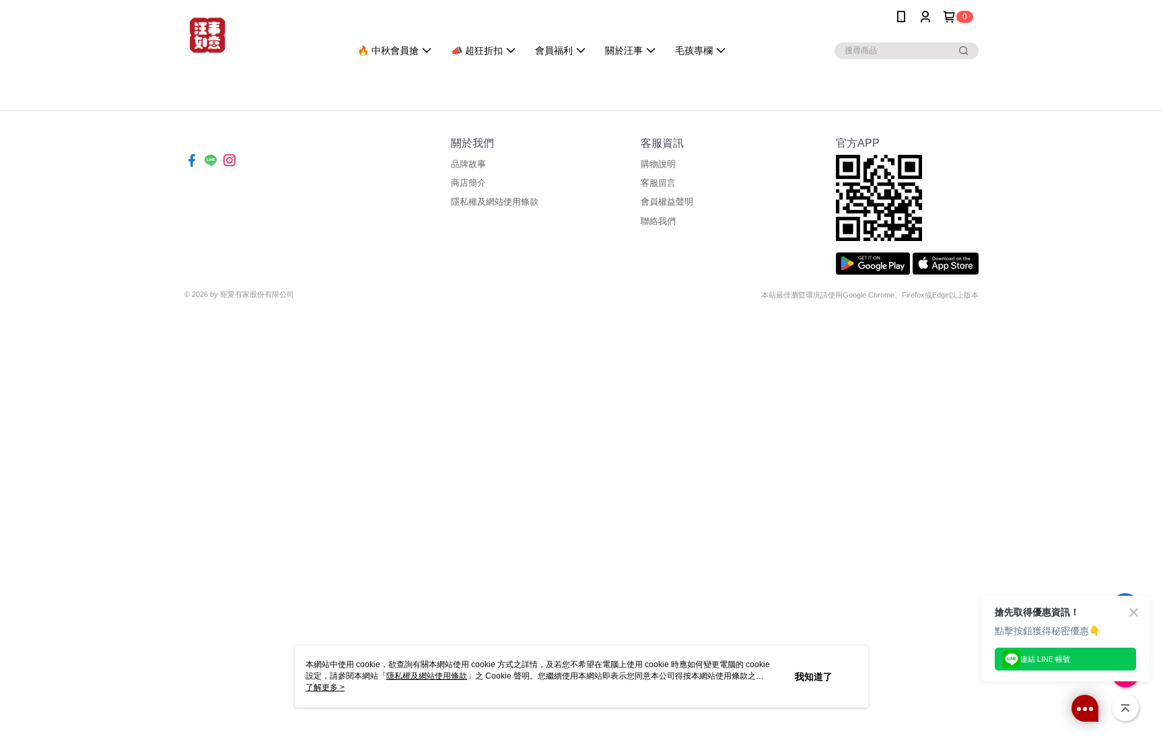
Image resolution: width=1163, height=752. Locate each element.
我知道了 (814, 676)
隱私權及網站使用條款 (494, 202)
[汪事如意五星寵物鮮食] (259, 35)
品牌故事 (468, 164)
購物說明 (658, 164)
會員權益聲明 (667, 202)
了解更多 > (325, 687)
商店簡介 (468, 183)
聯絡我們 (658, 221)
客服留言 (658, 183)
